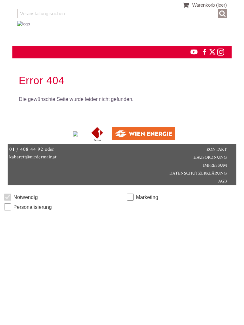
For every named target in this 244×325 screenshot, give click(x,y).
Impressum (215, 165)
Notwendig (25, 197)
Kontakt (217, 150)
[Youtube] (191, 52)
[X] (211, 52)
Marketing (147, 197)
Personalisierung (32, 207)
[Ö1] (98, 133)
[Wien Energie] (143, 133)
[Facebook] (203, 52)
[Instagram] (220, 52)
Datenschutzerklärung (198, 173)
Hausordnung (210, 158)
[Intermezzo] (76, 133)
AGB (222, 181)
